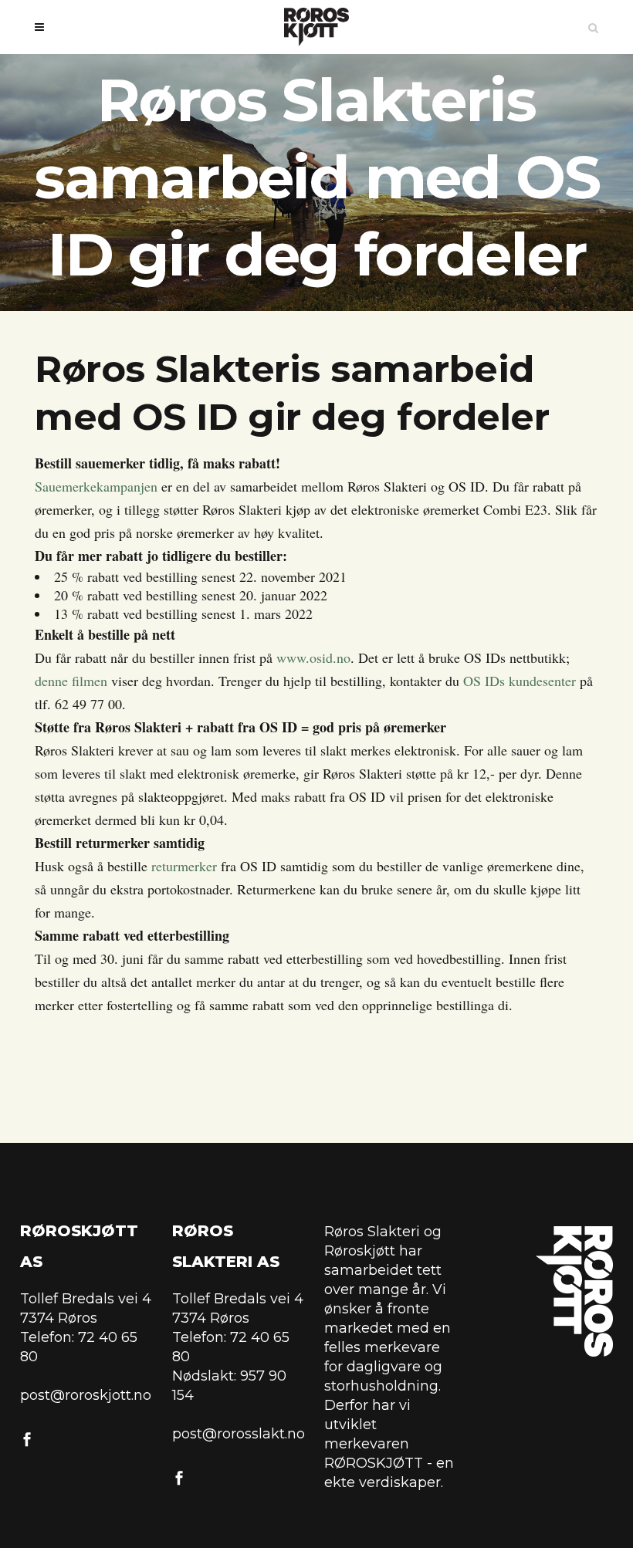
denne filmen (71, 680)
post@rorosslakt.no (238, 1433)
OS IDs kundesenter (519, 680)
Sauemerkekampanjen (96, 486)
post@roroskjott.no (85, 1395)
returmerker (184, 866)
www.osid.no (313, 657)
